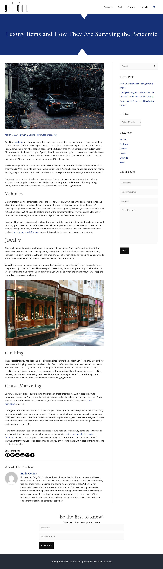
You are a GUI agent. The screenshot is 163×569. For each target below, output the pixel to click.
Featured (124, 144)
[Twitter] (12, 455)
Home (123, 153)
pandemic (18, 142)
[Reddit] (17, 455)
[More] (32, 455)
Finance (123, 148)
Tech (122, 162)
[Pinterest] (27, 455)
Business (124, 139)
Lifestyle (124, 157)
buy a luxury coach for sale (25, 232)
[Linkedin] (22, 455)
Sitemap (108, 561)
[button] (154, 7)
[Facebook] (7, 455)
